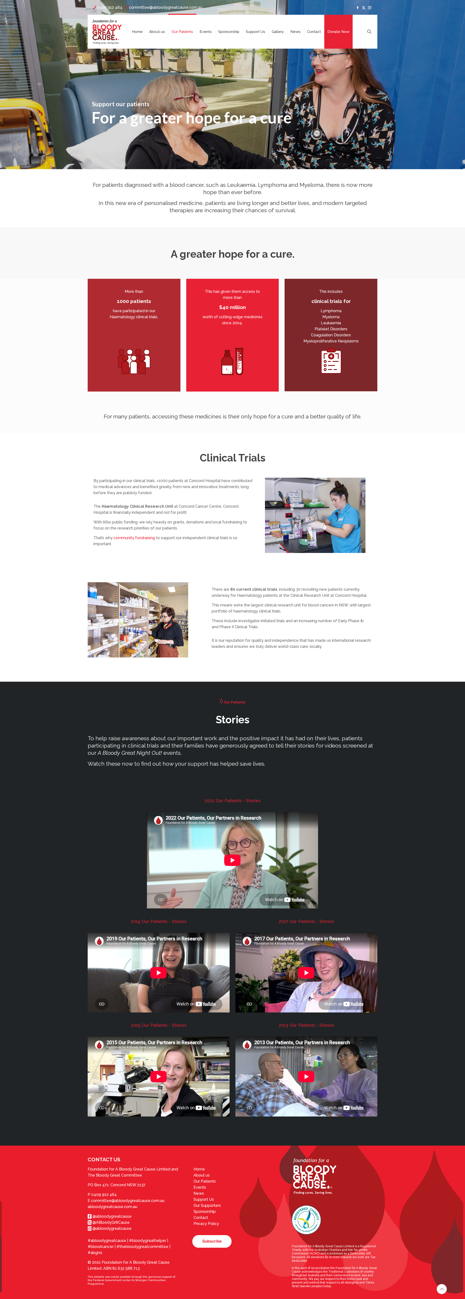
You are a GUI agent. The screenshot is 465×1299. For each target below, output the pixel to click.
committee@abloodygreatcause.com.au (165, 7)
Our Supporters (207, 1205)
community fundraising (134, 538)
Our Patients (205, 1181)
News (199, 1193)
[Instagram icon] (370, 8)
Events (200, 1187)
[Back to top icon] (442, 1289)
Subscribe (212, 1241)
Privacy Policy (206, 1223)
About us (202, 1175)
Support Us (204, 1199)
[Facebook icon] (357, 8)
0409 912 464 (109, 7)
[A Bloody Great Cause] (107, 32)
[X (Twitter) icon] (363, 8)
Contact (201, 1217)
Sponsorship (205, 1211)
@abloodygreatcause (112, 1216)
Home (199, 1169)
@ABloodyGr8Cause (111, 1222)
